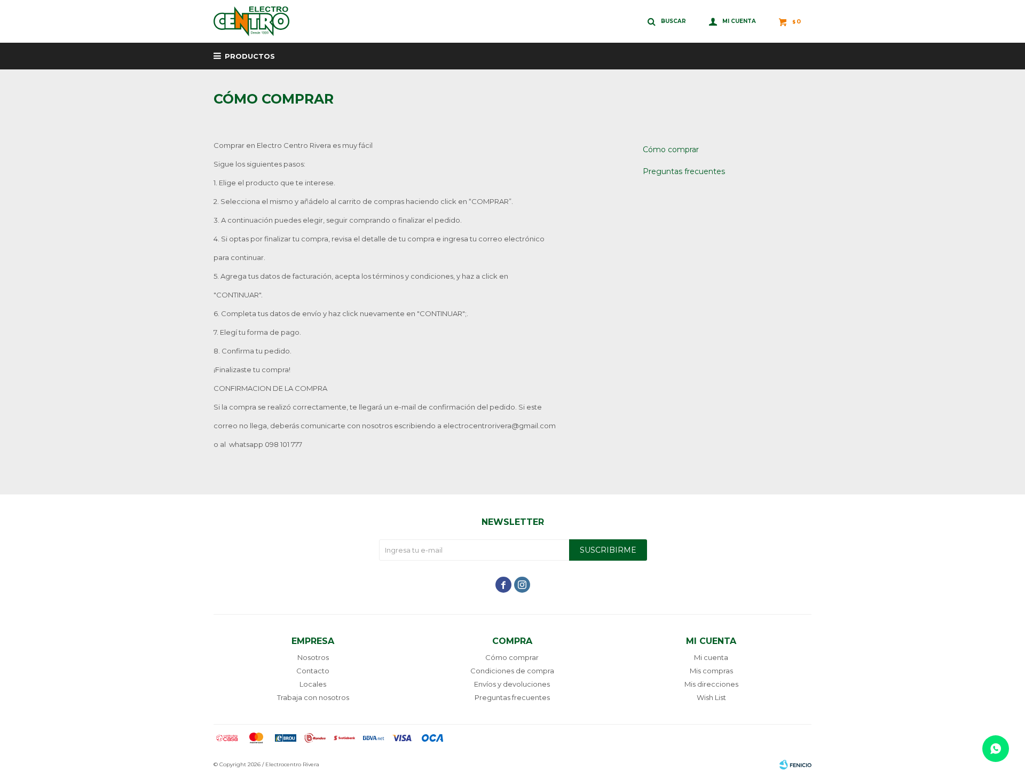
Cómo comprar (671, 149)
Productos (250, 56)
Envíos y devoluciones (512, 684)
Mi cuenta (711, 657)
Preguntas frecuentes (684, 171)
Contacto (312, 670)
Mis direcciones (711, 684)
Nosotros (313, 657)
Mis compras (711, 670)
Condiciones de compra (512, 670)
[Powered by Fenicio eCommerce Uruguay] (795, 765)
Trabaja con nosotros (313, 697)
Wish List (711, 697)
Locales (312, 684)
